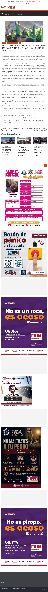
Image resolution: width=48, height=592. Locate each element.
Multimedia (31, 11)
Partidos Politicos (9, 14)
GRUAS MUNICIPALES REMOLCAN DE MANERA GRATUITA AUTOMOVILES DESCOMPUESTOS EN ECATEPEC (24, 150)
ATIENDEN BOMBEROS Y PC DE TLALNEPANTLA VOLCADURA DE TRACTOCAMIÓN (7, 149)
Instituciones (15, 11)
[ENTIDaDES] (2, 13)
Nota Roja (39, 11)
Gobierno (7, 11)
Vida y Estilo (19, 14)
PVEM (20, 42)
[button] (9, 12)
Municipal (8, 42)
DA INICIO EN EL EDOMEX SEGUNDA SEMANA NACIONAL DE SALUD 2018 (35, 129)
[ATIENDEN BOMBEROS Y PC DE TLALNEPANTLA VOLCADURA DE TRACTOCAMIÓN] (8, 137)
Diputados (23, 11)
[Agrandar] (45, 170)
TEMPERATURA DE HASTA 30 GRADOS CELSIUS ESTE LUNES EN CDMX (12, 129)
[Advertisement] (24, 286)
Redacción (11, 52)
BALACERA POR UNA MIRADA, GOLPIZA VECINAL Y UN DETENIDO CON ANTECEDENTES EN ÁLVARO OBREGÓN (30, 2)
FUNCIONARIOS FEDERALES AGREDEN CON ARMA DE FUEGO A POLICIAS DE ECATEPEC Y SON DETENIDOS (39, 150)
